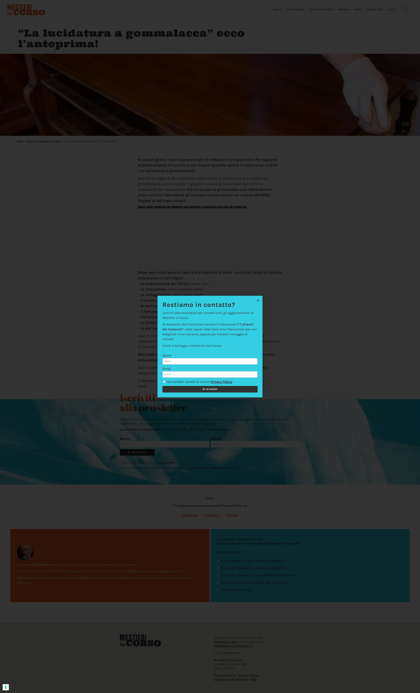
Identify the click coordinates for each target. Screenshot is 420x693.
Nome (166, 355)
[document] (210, 346)
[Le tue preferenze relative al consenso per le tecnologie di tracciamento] (6, 687)
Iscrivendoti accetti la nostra (199, 382)
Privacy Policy (221, 382)
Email (166, 369)
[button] (258, 300)
